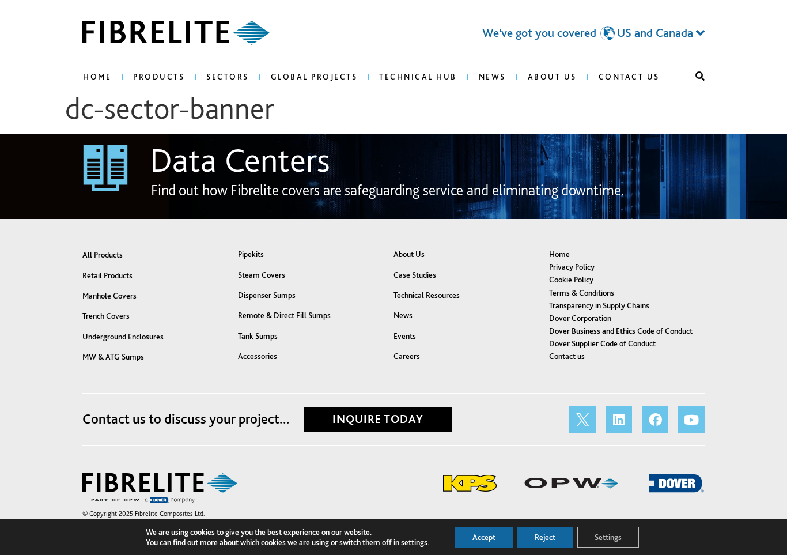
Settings (608, 537)
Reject (545, 537)
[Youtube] (691, 419)
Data (240, 159)
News (492, 77)
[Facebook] (655, 419)
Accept (483, 537)
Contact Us (629, 77)
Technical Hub (418, 77)
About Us (552, 77)
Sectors (227, 77)
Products (158, 77)
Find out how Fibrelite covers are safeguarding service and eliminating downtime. (388, 190)
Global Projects (314, 77)
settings (414, 542)
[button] (700, 76)
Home (97, 77)
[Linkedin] (619, 419)
